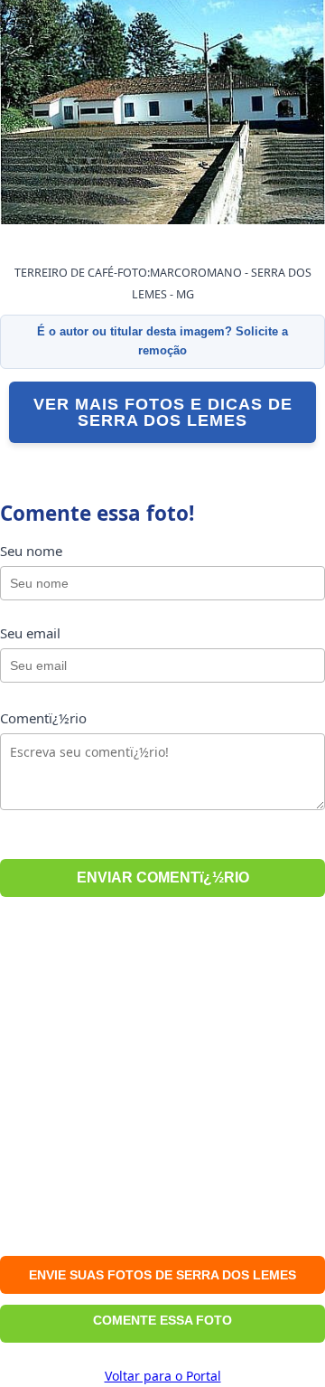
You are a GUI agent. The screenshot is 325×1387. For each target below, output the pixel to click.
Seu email (30, 633)
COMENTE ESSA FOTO (162, 1320)
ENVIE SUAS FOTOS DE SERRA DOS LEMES (162, 1275)
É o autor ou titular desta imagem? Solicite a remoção (162, 341)
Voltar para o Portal (163, 1375)
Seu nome (31, 551)
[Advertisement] (162, 1079)
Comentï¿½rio (43, 718)
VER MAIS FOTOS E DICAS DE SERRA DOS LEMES (162, 412)
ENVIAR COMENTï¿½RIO (163, 877)
